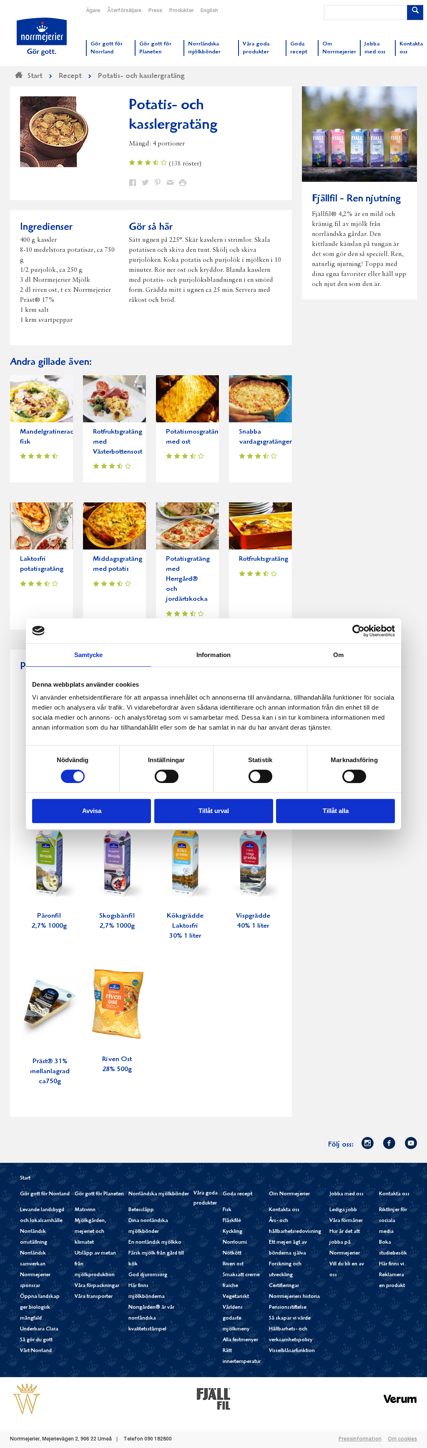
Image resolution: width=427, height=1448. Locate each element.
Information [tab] (213, 654)
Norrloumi (235, 1242)
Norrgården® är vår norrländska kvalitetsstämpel (151, 1318)
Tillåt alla (336, 810)
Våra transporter (94, 1297)
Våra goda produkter (205, 1198)
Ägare (93, 10)
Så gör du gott (36, 1340)
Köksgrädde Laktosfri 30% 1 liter (185, 926)
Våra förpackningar (97, 1286)
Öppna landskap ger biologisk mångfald (40, 1307)
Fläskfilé (232, 1221)
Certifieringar (284, 1286)
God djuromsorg (147, 1275)
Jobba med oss (346, 1194)
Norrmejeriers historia (294, 1297)
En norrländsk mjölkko (154, 1242)
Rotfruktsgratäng (263, 559)
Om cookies (402, 1439)
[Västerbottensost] (26, 1398)
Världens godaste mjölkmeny (236, 1318)
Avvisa (91, 810)
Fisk (227, 1210)
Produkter (181, 10)
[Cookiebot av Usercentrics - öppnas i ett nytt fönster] (358, 631)
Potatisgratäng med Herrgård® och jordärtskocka (188, 579)
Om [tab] (338, 654)
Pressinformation (360, 1439)
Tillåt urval (213, 810)
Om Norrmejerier (289, 1194)
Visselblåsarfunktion (292, 1351)
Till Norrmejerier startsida (42, 37)
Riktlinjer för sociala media (393, 1221)
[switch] (166, 775)
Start (25, 1178)
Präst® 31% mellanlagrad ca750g (50, 1071)
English (209, 10)
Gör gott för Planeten (99, 1194)
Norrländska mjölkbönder (158, 1194)
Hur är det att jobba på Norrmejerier (344, 1242)
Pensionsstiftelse (287, 1307)
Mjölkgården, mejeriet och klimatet (90, 1231)
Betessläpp (141, 1210)
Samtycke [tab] (88, 654)
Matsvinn (85, 1210)
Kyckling (232, 1232)
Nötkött (232, 1253)
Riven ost (233, 1264)
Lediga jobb (343, 1210)
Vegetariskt (236, 1297)
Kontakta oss (284, 1210)
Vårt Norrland (36, 1351)
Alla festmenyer (240, 1340)
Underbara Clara (39, 1329)
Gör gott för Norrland (45, 1194)
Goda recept (237, 1194)
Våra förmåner (346, 1221)
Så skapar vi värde (290, 1318)
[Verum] (400, 1398)
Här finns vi (391, 1264)
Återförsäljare (124, 10)
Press (155, 10)
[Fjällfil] (213, 1398)
